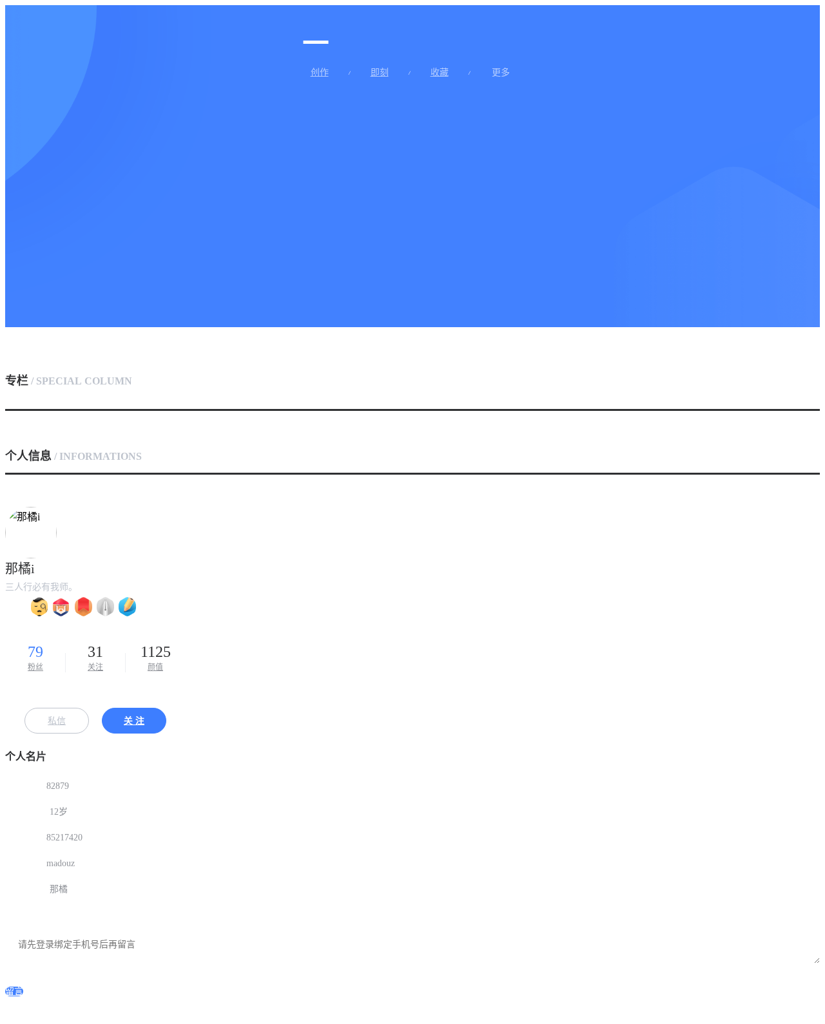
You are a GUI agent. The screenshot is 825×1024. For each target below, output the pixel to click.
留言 (14, 991)
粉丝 (35, 657)
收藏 (440, 72)
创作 (320, 72)
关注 (95, 657)
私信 (57, 721)
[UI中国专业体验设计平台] (316, 28)
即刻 (380, 72)
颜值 (156, 657)
